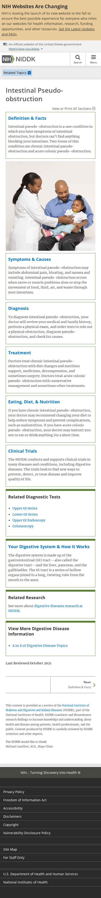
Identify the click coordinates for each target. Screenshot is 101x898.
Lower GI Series (25, 514)
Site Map (10, 849)
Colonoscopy (23, 526)
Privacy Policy (13, 792)
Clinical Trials (22, 451)
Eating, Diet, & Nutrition (34, 402)
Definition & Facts (27, 118)
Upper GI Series (24, 508)
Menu (93, 62)
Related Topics (15, 72)
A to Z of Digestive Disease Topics (40, 646)
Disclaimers (12, 816)
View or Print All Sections (71, 108)
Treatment (19, 352)
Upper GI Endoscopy (28, 520)
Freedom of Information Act (25, 800)
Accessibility (13, 808)
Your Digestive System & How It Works (48, 546)
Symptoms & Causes (29, 259)
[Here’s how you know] (50, 46)
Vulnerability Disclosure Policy (26, 833)
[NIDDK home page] (19, 59)
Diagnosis (18, 308)
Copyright (11, 824)
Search (78, 62)
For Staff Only (13, 857)
